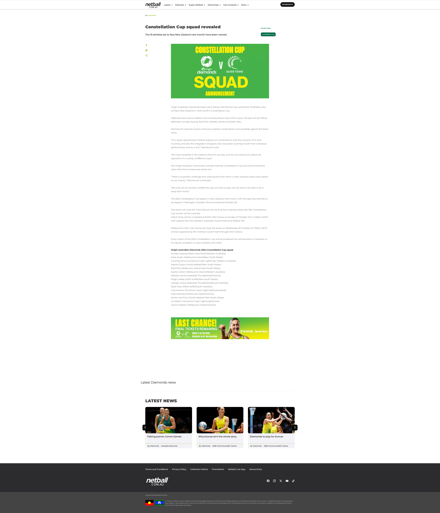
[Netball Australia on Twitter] (280, 481)
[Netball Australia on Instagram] (274, 481)
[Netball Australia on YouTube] (287, 481)
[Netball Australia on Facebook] (268, 481)
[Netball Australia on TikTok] (293, 481)
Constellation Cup (268, 34)
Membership (287, 4)
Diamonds (151, 15)
